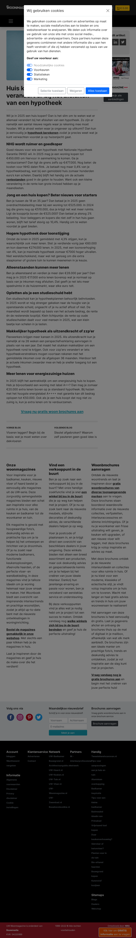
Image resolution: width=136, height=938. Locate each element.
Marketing (40, 79)
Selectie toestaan (52, 90)
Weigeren (76, 90)
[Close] (108, 10)
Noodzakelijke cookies (49, 65)
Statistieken (42, 74)
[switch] (29, 69)
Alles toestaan (97, 90)
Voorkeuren (41, 70)
